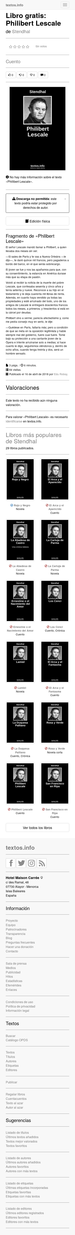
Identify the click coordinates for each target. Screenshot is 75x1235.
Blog (9, 938)
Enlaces (11, 989)
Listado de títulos (17, 1132)
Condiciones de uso (19, 1002)
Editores (11, 1070)
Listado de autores (18, 1158)
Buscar (10, 1036)
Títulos (10, 1056)
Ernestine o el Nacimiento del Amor (20, 628)
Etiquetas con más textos (23, 1196)
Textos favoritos (16, 1145)
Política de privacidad (20, 1006)
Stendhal (21, 31)
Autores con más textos (22, 1171)
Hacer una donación (19, 946)
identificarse (14, 421)
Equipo (11, 925)
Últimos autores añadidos (23, 1162)
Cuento (13, 61)
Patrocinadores (16, 929)
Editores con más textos (22, 1221)
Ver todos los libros (37, 827)
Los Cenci (56, 627)
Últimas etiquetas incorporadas (27, 1187)
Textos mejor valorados (21, 1141)
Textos (10, 1052)
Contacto (12, 951)
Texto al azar (14, 1103)
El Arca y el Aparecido (56, 507)
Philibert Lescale (22, 809)
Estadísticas (14, 981)
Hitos (9, 976)
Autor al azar (14, 1107)
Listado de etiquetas (19, 1183)
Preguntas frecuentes (20, 942)
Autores (11, 1061)
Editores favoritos (17, 1217)
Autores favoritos (17, 1166)
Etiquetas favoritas (18, 1192)
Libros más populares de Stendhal (34, 437)
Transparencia (15, 933)
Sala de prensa (16, 963)
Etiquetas (12, 1065)
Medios (11, 968)
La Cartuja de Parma (56, 567)
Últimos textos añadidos (22, 1137)
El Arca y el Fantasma (56, 689)
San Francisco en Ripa (57, 811)
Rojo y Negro (22, 505)
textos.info (20, 847)
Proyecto (12, 920)
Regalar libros (15, 1094)
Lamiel (22, 688)
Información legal (17, 1010)
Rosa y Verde (56, 748)
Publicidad (13, 972)
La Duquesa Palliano (21, 750)
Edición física (39, 221)
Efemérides (13, 985)
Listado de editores (19, 1208)
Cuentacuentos (16, 1098)
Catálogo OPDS (17, 1040)
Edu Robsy (60, 374)
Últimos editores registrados (25, 1213)
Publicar (11, 1082)
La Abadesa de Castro (21, 567)
